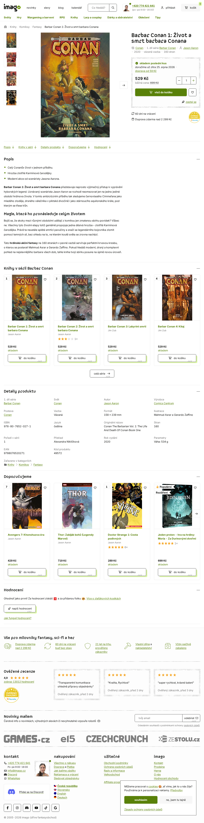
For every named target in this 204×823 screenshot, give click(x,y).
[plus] (193, 80)
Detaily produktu (51, 147)
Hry (19, 17)
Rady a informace (114, 770)
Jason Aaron (190, 48)
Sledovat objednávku (66, 778)
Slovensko (63, 789)
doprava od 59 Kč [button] (146, 71)
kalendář (77, 7)
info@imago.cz (17, 770)
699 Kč (154, 82)
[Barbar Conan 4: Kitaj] (177, 320)
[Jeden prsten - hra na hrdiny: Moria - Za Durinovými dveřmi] (177, 531)
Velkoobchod (112, 774)
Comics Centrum (164, 403)
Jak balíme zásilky (65, 770)
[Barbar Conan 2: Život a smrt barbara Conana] (77, 320)
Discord (12, 774)
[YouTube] (36, 808)
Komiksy (24, 26)
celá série (99, 373)
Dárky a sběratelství (120, 17)
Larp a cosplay (93, 17)
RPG (62, 17)
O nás (157, 774)
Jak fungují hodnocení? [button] (17, 618)
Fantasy (37, 26)
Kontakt (158, 763)
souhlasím (141, 799)
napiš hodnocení (22, 608)
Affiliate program (114, 782)
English (61, 793)
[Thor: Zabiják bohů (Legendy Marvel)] (77, 531)
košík (195, 6)
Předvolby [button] (176, 790)
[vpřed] (123, 85)
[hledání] (113, 7)
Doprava (59, 766)
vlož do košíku (163, 92)
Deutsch (62, 797)
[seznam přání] (192, 92)
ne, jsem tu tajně (176, 799)
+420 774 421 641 (143, 5)
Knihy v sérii (25, 147)
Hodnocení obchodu (166, 778)
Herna (157, 770)
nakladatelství (143, 648)
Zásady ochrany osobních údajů (143, 809)
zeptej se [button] (191, 101)
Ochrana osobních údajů (118, 766)
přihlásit (170, 7)
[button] (102, 159)
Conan (139, 48)
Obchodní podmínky (116, 763)
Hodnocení (100, 147)
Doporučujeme (77, 147)
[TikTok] (46, 808)
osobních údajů (192, 725)
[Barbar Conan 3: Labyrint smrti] (127, 320)
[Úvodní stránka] (5, 27)
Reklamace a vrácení (66, 774)
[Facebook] (7, 808)
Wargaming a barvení (40, 17)
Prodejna (159, 766)
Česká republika (67, 786)
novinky (31, 7)
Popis (7, 147)
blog (61, 7)
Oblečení (143, 17)
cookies (153, 786)
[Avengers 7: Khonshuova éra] (27, 531)
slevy (47, 7)
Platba (70, 766)
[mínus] (179, 80)
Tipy (158, 17)
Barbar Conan (167, 48)
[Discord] (27, 808)
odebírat (189, 718)
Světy (7, 17)
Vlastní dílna (142, 644)
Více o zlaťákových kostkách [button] (104, 598)
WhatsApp (14, 778)
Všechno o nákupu (65, 763)
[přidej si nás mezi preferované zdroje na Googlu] (55, 808)
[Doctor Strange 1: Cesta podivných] (127, 531)
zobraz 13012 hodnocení (19, 681)
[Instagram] (17, 808)
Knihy (74, 17)
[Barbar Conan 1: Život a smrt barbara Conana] (27, 320)
